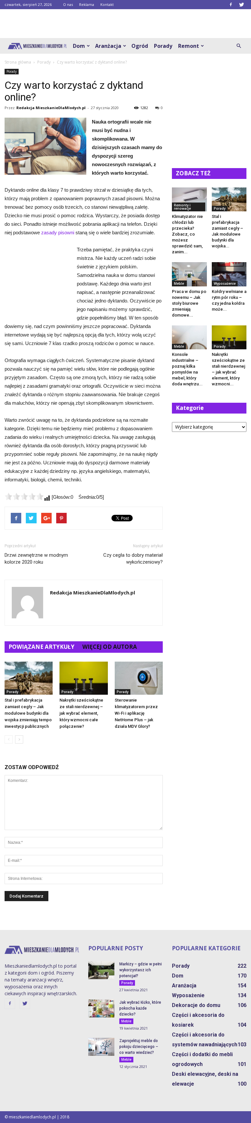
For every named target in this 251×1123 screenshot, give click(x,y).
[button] (238, 46)
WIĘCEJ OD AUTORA (109, 646)
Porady (163, 45)
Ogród (139, 45)
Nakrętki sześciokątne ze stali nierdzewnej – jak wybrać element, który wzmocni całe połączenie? (81, 713)
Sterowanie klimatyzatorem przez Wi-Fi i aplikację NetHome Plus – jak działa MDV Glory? (136, 713)
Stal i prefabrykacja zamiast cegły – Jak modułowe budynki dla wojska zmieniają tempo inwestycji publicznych (28, 713)
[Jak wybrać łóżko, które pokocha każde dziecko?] (101, 1008)
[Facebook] (231, 4)
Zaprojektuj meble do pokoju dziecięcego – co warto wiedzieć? (138, 1046)
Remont (188, 45)
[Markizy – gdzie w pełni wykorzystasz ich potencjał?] (101, 970)
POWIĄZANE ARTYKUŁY (41, 646)
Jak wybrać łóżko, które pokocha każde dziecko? (140, 1008)
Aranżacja (108, 45)
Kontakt (107, 4)
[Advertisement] (125, 23)
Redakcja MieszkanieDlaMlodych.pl (51, 107)
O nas (68, 4)
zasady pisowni (57, 232)
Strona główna (18, 62)
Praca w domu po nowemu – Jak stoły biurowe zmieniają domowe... (189, 303)
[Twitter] (241, 4)
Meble (179, 283)
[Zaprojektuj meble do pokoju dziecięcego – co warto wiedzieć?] (101, 1047)
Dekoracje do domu (196, 1005)
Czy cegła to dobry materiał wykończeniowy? (133, 558)
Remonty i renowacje (182, 207)
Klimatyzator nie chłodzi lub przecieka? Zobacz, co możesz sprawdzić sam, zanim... (187, 234)
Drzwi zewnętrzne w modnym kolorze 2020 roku (36, 558)
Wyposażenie (225, 283)
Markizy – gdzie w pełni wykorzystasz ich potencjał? (140, 970)
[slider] (24, 496)
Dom (79, 45)
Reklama (86, 4)
